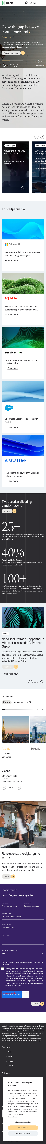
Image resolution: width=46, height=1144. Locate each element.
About (10, 1052)
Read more (12, 260)
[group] (15, 738)
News (10, 1056)
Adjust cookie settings (23, 1122)
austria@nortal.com (8, 779)
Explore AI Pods (9, 53)
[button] (26, 2)
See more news (11, 674)
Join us (6, 877)
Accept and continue (23, 1128)
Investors (11, 1061)
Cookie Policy (12, 1117)
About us (7, 511)
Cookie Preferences (11, 1141)
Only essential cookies (23, 1134)
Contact (10, 1065)
